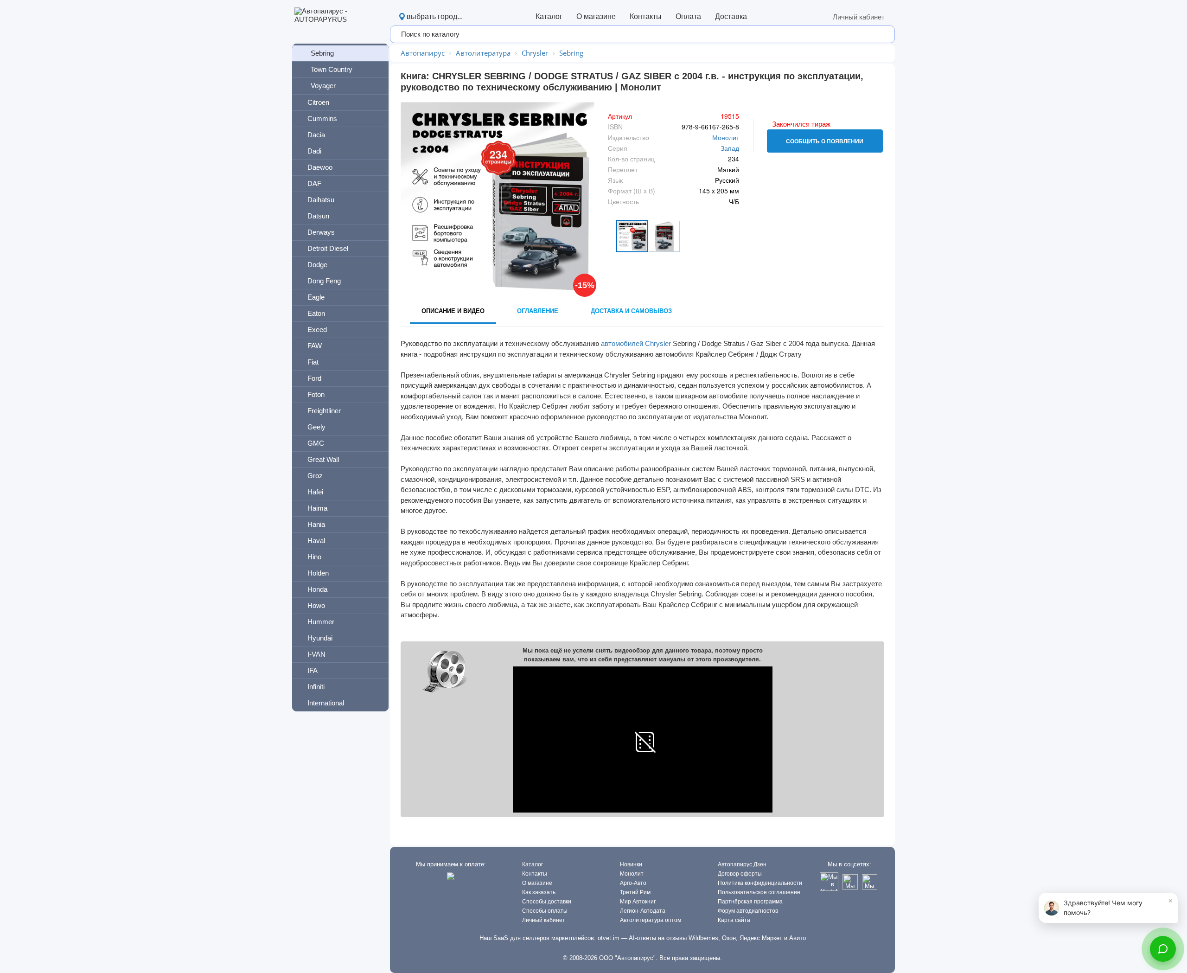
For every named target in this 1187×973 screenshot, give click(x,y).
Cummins (322, 118)
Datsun (318, 216)
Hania (316, 524)
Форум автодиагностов (748, 911)
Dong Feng (324, 281)
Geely (316, 427)
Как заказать (538, 892)
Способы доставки (546, 901)
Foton (316, 394)
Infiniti (316, 687)
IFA (312, 670)
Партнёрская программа (750, 901)
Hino (314, 557)
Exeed (317, 329)
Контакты (646, 16)
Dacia (316, 135)
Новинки (631, 864)
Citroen (318, 102)
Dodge (317, 265)
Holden (318, 573)
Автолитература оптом (650, 920)
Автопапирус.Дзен (742, 864)
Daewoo (319, 167)
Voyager (323, 86)
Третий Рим (635, 892)
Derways (321, 232)
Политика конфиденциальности (760, 883)
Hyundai (319, 638)
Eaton (316, 313)
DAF (314, 183)
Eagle (316, 297)
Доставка (731, 16)
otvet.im (608, 938)
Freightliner (324, 411)
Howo (316, 605)
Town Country (331, 69)
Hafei (315, 492)
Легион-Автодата (642, 911)
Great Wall (323, 459)
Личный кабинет (859, 17)
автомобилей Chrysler (636, 343)
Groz (315, 476)
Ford (314, 378)
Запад (730, 148)
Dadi (314, 151)
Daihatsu (320, 200)
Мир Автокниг (638, 901)
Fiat (313, 362)
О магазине (596, 16)
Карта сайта (734, 920)
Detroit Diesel (327, 248)
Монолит (725, 137)
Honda (317, 589)
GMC (315, 443)
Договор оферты (740, 874)
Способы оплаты (545, 911)
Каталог (549, 16)
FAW (314, 346)
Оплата (688, 16)
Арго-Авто (633, 883)
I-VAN (316, 654)
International (325, 703)
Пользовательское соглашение (759, 892)
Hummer (320, 622)
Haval (316, 540)
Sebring (322, 53)
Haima (317, 508)
